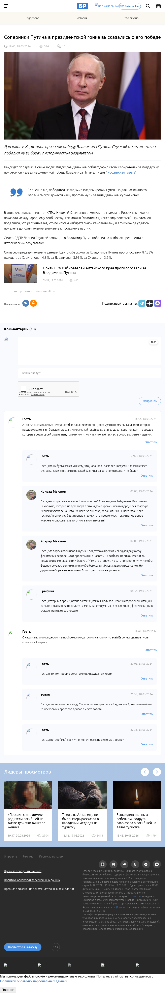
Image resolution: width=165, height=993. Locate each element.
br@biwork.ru (120, 907)
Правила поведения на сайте (22, 871)
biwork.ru (136, 896)
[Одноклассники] (33, 303)
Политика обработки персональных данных (32, 880)
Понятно (8, 990)
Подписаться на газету (22, 947)
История (82, 18)
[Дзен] (149, 303)
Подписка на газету (51, 856)
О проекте (10, 856)
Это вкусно (131, 18)
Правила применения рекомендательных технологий (39, 889)
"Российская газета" (121, 172)
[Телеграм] (141, 303)
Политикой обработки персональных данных (33, 981)
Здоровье (33, 18)
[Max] (157, 303)
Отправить (150, 401)
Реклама (28, 856)
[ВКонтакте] (25, 303)
